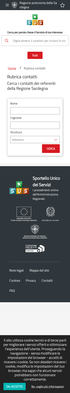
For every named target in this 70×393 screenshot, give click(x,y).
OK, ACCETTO (14, 386)
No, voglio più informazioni (47, 386)
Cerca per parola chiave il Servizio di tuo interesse (35, 32)
